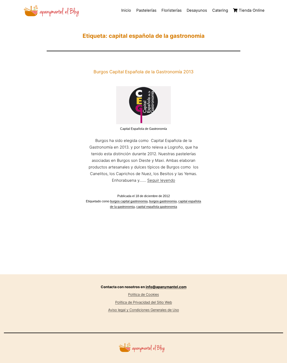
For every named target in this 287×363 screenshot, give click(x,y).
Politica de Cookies (143, 294)
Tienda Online (251, 10)
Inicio (126, 10)
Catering (220, 10)
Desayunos (197, 10)
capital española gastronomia (156, 206)
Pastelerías (146, 10)
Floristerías (171, 10)
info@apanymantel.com (166, 287)
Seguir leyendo (161, 180)
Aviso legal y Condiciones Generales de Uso (143, 310)
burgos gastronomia (163, 201)
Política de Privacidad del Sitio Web (143, 302)
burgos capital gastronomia (129, 201)
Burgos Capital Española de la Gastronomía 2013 (143, 71)
